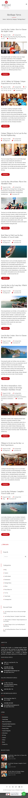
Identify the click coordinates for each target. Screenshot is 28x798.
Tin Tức (3, 38)
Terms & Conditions (7, 726)
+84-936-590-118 (8, 689)
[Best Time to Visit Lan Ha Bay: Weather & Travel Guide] (14, 257)
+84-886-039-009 (8, 703)
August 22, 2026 (6, 393)
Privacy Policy (5, 728)
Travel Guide (7, 596)
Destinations (6, 343)
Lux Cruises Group (22, 649)
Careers (6, 573)
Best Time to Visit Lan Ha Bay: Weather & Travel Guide (12, 236)
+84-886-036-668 (8, 667)
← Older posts (4, 544)
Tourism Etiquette (6, 730)
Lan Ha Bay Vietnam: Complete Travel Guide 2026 (12, 492)
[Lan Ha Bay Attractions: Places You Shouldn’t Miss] (14, 209)
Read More (5, 74)
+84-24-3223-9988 (9, 668)
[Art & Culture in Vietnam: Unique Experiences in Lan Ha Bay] (14, 105)
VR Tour (4, 735)
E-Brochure (4, 733)
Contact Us (4, 744)
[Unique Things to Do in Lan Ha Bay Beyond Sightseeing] (14, 155)
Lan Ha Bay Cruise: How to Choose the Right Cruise (14, 30)
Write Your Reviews (6, 721)
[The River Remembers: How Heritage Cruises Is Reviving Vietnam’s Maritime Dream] (14, 415)
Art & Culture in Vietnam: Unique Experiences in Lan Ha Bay (13, 82)
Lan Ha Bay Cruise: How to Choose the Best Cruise (14, 336)
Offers (5, 586)
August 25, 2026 (6, 240)
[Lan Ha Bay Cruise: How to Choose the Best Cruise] (14, 357)
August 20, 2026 (6, 448)
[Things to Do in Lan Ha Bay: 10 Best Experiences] (14, 465)
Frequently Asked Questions (8, 724)
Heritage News (6, 189)
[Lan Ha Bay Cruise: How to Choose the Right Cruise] (14, 53)
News (3, 742)
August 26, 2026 (6, 35)
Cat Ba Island (7, 576)
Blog (4, 36)
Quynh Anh (18, 35)
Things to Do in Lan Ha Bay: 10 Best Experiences (12, 444)
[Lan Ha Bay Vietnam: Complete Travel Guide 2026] (14, 513)
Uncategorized (7, 599)
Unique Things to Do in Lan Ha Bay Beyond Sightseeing (14, 134)
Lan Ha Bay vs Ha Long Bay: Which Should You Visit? (14, 286)
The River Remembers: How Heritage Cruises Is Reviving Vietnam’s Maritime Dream (11, 387)
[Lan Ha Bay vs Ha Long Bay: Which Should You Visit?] (14, 307)
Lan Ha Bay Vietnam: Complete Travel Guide (15, 616)
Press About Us (8, 589)
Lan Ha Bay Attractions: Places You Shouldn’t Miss (13, 182)
